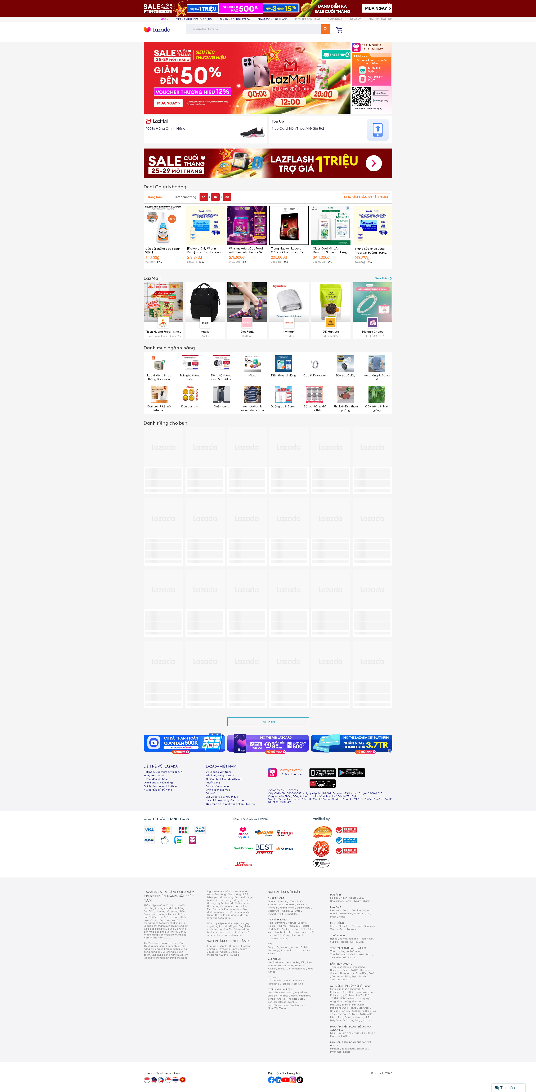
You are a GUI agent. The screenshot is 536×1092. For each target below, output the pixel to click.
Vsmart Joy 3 (292, 914)
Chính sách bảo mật (218, 789)
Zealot (281, 969)
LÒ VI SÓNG (337, 923)
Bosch (333, 917)
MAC (289, 992)
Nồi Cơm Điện (347, 998)
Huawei (290, 904)
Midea (342, 917)
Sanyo (287, 981)
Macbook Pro (298, 935)
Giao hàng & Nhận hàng (158, 782)
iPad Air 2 (273, 929)
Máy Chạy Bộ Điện (340, 1005)
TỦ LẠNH (273, 977)
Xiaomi (294, 901)
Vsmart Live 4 (275, 914)
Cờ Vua (334, 1011)
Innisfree (283, 996)
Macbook (280, 932)
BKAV (347, 1017)
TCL (279, 953)
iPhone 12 (301, 904)
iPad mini (293, 926)
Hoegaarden (347, 973)
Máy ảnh (335, 895)
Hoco (310, 969)
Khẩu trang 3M (338, 992)
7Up (347, 976)
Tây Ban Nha (344, 1033)
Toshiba (304, 947)
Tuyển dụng (213, 782)
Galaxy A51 (274, 911)
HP (288, 932)
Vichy (293, 996)
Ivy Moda (358, 1017)
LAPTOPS (300, 929)
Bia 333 (354, 970)
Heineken (335, 970)
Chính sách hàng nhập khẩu (160, 786)
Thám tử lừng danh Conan (345, 951)
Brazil (333, 1036)
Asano (271, 953)
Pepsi (354, 976)
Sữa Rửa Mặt (297, 1005)
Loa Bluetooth (275, 962)
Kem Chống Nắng (278, 1005)
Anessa (281, 999)
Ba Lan (371, 1033)
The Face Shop (295, 999)
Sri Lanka (362, 1049)
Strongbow (359, 967)
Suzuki (334, 942)
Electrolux (298, 981)
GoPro (348, 901)
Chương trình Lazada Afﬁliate (224, 779)
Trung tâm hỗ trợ (154, 775)
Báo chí (210, 793)
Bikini (333, 1017)
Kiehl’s (291, 1002)
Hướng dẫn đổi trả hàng (158, 789)
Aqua (366, 910)
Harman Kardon (277, 965)
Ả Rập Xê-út (344, 1036)
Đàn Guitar (358, 1005)
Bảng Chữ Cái (339, 1014)
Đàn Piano (335, 1008)
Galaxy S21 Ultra (291, 911)
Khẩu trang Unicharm (361, 992)
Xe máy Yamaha (349, 939)
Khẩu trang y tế (338, 995)
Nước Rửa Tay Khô (359, 995)
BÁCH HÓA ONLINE (341, 964)
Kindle (271, 926)
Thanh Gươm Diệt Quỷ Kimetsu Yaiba (350, 954)
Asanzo (307, 950)
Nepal (346, 1052)
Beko (342, 929)
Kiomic (272, 969)
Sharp (297, 950)
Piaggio (344, 942)
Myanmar (335, 1052)
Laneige (272, 996)
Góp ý (164, 19)
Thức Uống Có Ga (365, 973)
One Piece (335, 957)
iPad (270, 923)
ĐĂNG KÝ (355, 19)
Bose (290, 965)
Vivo (302, 901)
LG (277, 947)
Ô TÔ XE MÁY (337, 935)
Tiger (345, 970)
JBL (302, 962)
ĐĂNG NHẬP (335, 19)
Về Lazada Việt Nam (218, 772)
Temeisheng (298, 969)
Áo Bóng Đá (366, 1014)
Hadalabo (304, 996)
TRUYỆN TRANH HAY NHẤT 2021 (348, 948)
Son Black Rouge (277, 1002)
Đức (363, 1033)
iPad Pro (281, 926)
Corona (334, 973)
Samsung (282, 901)
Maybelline (301, 992)
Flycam (357, 901)
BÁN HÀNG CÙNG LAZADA (234, 19)
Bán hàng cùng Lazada (220, 775)
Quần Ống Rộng (352, 1020)
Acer (304, 932)
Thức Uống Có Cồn (340, 967)
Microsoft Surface (279, 935)
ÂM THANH (274, 959)
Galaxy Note (303, 908)
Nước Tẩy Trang (277, 1008)
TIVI (270, 944)
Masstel (304, 926)
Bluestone (357, 926)
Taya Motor (366, 939)
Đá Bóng (353, 1014)
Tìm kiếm (325, 29)
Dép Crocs (363, 1008)
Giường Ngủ (363, 998)
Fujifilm (334, 898)
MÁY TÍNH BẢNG (277, 920)
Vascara (367, 1020)
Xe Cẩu (356, 1011)
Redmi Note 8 (287, 908)
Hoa (374, 1011)
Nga (332, 1033)
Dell (310, 929)
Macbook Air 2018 (278, 938)
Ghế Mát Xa (349, 1008)
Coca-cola (337, 976)
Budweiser (365, 970)
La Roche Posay (276, 992)
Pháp (356, 1033)
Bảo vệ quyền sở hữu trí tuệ (222, 797)
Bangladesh (348, 1049)
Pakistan (335, 1049)
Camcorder (336, 901)
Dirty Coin (335, 1020)
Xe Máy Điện (357, 942)
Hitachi (334, 913)
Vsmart (272, 904)
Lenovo (302, 923)
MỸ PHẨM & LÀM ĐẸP (280, 989)
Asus (270, 932)
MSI (311, 932)
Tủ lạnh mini (275, 981)
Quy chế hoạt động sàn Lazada (225, 800)
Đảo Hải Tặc (349, 957)
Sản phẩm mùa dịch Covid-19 (346, 989)
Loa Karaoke (292, 962)
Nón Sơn (345, 1011)
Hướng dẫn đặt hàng (156, 779)
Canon (353, 898)
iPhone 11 (273, 908)
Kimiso (271, 972)
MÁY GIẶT (335, 907)
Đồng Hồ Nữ (336, 1001)
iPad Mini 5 (287, 929)
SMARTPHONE (276, 898)
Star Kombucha (339, 979)
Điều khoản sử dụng (217, 786)
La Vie (362, 976)
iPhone (271, 901)
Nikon (344, 898)
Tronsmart (300, 965)
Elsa (340, 1017)
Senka (271, 999)
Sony (270, 947)
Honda (334, 939)
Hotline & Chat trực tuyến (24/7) (163, 772)
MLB (367, 1017)
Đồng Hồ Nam (353, 1001)
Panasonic (286, 950)
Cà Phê (334, 998)
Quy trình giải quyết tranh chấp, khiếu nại (230, 804)
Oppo (281, 904)
